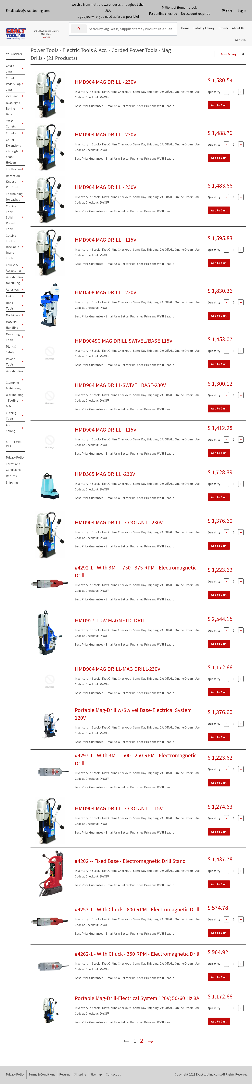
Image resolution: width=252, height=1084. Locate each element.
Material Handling (12, 324)
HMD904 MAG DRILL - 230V (105, 81)
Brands (223, 28)
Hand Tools (10, 305)
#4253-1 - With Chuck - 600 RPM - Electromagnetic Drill (137, 909)
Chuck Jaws (10, 68)
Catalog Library (204, 28)
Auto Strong (10, 428)
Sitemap (96, 1074)
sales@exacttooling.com (32, 10)
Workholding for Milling (13, 280)
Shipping (12, 482)
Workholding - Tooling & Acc (13, 400)
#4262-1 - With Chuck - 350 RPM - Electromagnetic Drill (137, 953)
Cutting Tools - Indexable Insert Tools (12, 247)
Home (185, 28)
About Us (238, 28)
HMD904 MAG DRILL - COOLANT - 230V (119, 522)
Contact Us (113, 1074)
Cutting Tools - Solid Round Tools (11, 217)
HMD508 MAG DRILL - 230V (105, 292)
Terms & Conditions (42, 1074)
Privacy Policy (15, 457)
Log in (242, 10)
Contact (240, 40)
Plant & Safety (11, 349)
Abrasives (12, 289)
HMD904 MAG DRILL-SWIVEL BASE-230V (120, 385)
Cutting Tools (11, 416)
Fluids (10, 296)
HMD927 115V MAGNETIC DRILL (111, 620)
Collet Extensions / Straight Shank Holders (13, 151)
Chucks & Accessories (13, 268)
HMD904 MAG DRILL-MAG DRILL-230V (117, 668)
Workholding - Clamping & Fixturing (13, 379)
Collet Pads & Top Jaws (13, 83)
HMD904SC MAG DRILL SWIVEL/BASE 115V (123, 340)
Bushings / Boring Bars (13, 108)
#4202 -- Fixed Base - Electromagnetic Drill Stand (130, 860)
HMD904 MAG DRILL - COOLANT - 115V (119, 808)
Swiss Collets (11, 123)
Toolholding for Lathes (13, 196)
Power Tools (10, 362)
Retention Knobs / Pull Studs (13, 181)
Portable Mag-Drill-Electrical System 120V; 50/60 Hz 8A (137, 998)
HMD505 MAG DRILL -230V (105, 473)
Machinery (13, 315)
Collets (11, 133)
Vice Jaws (12, 96)
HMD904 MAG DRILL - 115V (105, 239)
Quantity (214, 92)
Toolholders (13, 169)
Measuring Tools (13, 337)
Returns (11, 476)
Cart (229, 11)
